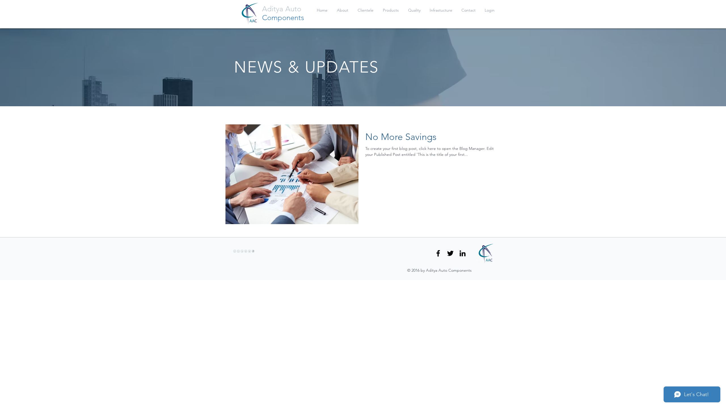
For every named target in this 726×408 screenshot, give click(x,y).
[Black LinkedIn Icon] (462, 253)
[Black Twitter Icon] (450, 253)
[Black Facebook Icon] (438, 253)
